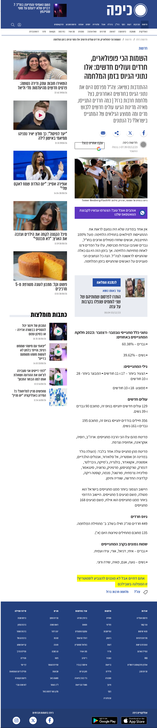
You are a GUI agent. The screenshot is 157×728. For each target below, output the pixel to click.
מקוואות (52, 31)
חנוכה (56, 645)
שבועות (55, 671)
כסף (123, 24)
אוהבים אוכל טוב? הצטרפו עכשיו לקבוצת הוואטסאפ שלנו (107, 212)
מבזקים (137, 24)
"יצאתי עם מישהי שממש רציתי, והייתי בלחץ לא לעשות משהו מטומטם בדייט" (31, 352)
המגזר (108, 658)
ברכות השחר (21, 631)
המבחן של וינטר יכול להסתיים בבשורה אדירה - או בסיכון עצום (30, 330)
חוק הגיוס (83, 671)
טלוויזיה (96, 24)
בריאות (108, 665)
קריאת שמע (21, 645)
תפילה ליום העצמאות (18, 671)
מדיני (109, 651)
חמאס (84, 625)
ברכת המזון (22, 625)
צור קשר (144, 625)
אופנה (80, 24)
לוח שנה (112, 31)
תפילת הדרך (21, 651)
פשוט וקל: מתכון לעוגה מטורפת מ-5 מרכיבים (41, 286)
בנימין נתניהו (82, 618)
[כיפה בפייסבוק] (49, 720)
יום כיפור (55, 631)
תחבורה (108, 678)
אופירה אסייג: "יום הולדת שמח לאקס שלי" (40, 186)
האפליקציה (143, 31)
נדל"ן (117, 24)
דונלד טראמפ (82, 638)
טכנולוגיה (107, 698)
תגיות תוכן (143, 671)
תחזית (108, 618)
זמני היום (103, 31)
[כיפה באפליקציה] (104, 720)
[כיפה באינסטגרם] (16, 720)
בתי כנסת (62, 31)
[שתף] (143, 133)
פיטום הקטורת (20, 678)
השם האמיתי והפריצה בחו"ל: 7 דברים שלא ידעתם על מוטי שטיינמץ (32, 8)
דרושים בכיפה (34, 31)
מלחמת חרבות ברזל (117, 591)
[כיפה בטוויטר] (33, 720)
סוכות (56, 638)
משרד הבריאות (81, 685)
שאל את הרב (91, 31)
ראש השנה (54, 625)
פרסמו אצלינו (142, 618)
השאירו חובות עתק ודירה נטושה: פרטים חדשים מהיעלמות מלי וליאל (42, 85)
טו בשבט (55, 651)
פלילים (108, 671)
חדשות (144, 24)
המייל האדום (142, 651)
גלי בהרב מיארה (81, 678)
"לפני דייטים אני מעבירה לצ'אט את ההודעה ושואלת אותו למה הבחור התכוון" (30, 375)
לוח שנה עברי (21, 685)
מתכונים (81, 31)
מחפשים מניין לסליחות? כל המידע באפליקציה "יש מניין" (29, 393)
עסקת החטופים (81, 631)
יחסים (88, 24)
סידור (44, 31)
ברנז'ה (110, 24)
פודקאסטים (59, 24)
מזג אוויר (71, 31)
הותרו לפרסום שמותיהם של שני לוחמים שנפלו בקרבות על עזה (100, 301)
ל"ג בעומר (54, 685)
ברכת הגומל (21, 638)
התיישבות (107, 631)
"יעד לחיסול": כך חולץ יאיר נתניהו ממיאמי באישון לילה (42, 136)
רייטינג (84, 658)
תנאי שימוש (142, 631)
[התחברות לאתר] (19, 25)
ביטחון (108, 638)
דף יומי (23, 665)
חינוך (109, 685)
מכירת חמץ (54, 618)
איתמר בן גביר (81, 665)
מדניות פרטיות (141, 638)
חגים (56, 611)
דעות (129, 24)
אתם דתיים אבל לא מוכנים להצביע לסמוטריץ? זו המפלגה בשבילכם (112, 581)
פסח (56, 658)
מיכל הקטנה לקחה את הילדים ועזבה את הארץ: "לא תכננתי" (41, 236)
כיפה (126, 10)
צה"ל (137, 591)
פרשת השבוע (71, 24)
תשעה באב (54, 678)
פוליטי (108, 625)
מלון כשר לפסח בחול (50, 691)
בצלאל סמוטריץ (81, 645)
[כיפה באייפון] (134, 720)
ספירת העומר (53, 665)
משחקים (133, 31)
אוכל (103, 24)
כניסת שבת (122, 31)
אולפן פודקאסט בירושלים (137, 665)
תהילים (23, 658)
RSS (146, 658)
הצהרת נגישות (141, 645)
